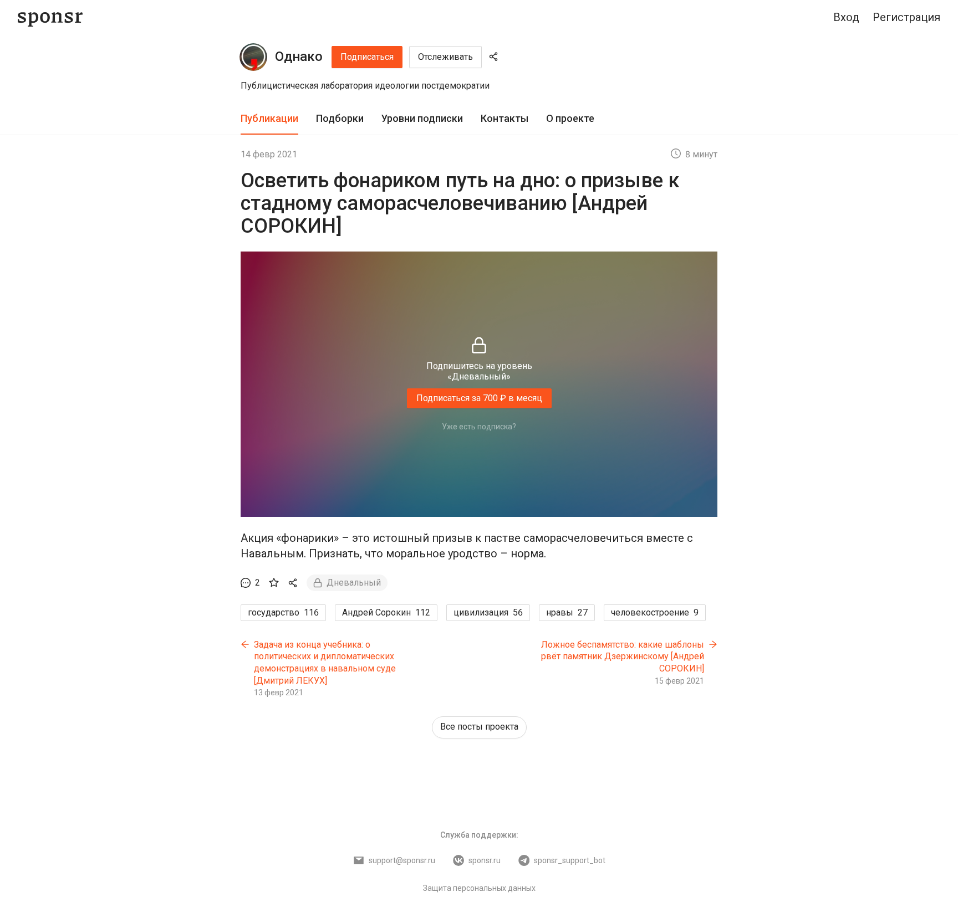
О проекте (570, 118)
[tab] (269, 119)
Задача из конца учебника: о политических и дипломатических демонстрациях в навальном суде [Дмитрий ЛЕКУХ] (325, 662)
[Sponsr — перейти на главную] (50, 17)
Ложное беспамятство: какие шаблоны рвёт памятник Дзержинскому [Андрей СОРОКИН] (622, 656)
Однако (299, 56)
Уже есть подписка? (479, 426)
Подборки (340, 118)
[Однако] (253, 57)
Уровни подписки (422, 118)
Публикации (269, 118)
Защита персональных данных (479, 888)
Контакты (504, 118)
